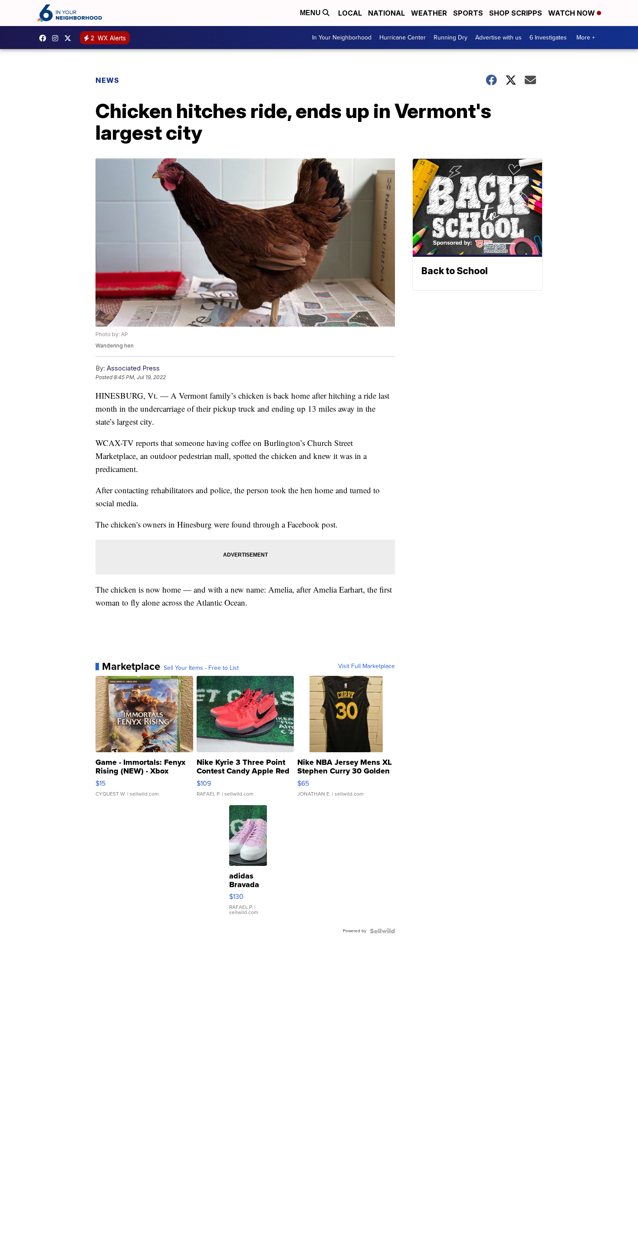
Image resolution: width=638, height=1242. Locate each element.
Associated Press (133, 368)
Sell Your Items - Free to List (201, 668)
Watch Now (572, 13)
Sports (468, 13)
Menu (311, 12)
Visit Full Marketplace (366, 666)
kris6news (57, 38)
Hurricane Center (402, 37)
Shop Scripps (515, 13)
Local (350, 13)
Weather (429, 13)
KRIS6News (44, 38)
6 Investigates (548, 37)
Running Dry (450, 37)
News (107, 80)
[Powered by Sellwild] (382, 931)
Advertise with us (498, 37)
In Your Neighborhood (342, 37)
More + (585, 37)
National (386, 13)
